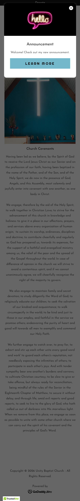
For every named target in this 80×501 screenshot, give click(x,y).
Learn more (40, 63)
